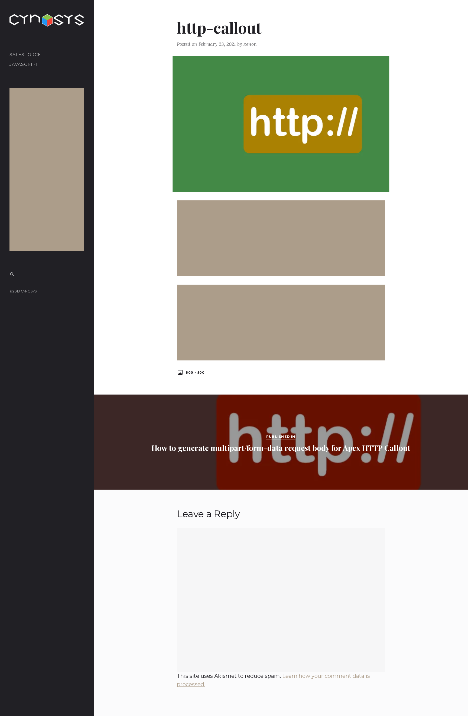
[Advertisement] (47, 169)
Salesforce (25, 54)
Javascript (23, 64)
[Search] (12, 274)
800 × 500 (194, 372)
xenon (250, 44)
